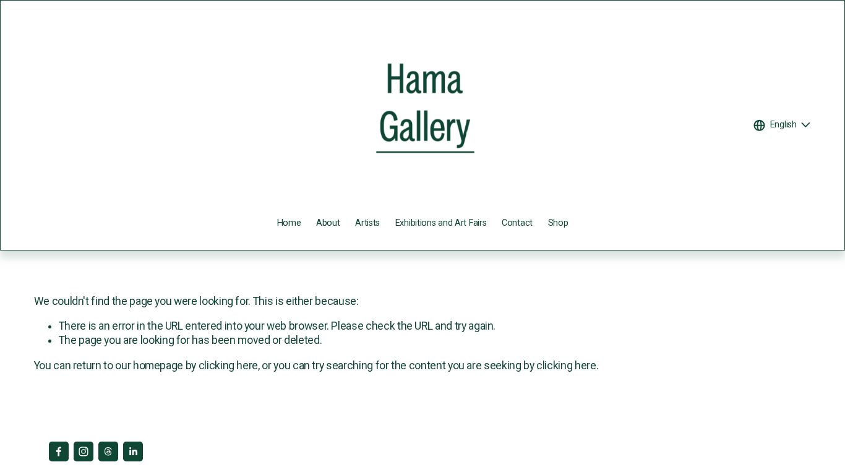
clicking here (228, 365)
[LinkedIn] (133, 451)
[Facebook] (59, 451)
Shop (558, 223)
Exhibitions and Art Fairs (441, 223)
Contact (517, 223)
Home (289, 223)
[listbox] (782, 125)
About (328, 223)
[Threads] (108, 451)
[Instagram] (83, 451)
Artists (367, 223)
